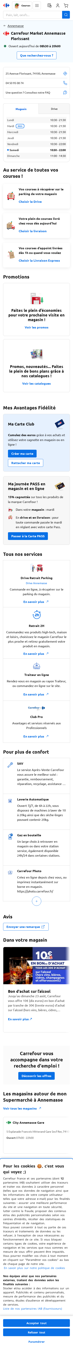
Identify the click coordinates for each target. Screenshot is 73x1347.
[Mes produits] (49, 5)
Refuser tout (36, 1332)
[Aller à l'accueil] (6, 5)
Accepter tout (36, 1323)
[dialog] (36, 1253)
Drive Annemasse (36, 583)
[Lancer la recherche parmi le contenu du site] (66, 14)
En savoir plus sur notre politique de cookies (34, 1268)
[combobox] (36, 15)
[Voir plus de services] (36, 901)
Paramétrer (36, 1342)
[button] (37, 5)
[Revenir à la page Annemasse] (4, 25)
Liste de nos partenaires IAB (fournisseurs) (32, 1308)
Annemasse (16, 26)
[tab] (21, 108)
